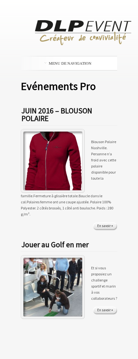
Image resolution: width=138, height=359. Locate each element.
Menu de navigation (70, 63)
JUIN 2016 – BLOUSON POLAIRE (57, 114)
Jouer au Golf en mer (55, 244)
